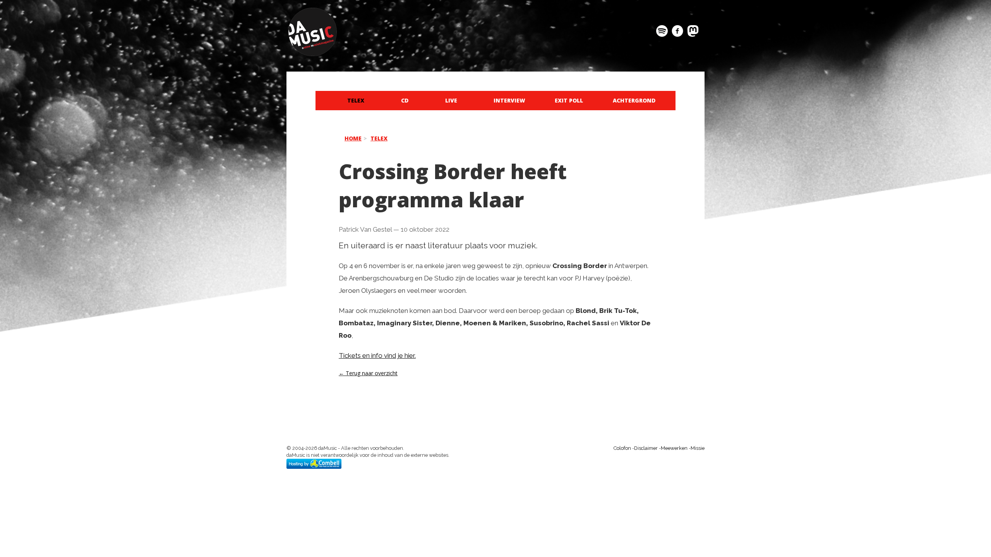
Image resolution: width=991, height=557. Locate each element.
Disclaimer (646, 448)
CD (404, 100)
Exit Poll (569, 100)
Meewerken (674, 448)
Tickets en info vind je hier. (377, 355)
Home (353, 138)
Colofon (622, 448)
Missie (698, 448)
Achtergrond (634, 100)
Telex (355, 100)
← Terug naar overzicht (368, 373)
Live (451, 100)
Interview (509, 100)
